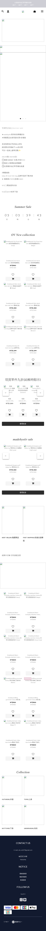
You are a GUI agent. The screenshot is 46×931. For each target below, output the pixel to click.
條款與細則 (23, 877)
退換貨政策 (23, 873)
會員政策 (23, 880)
